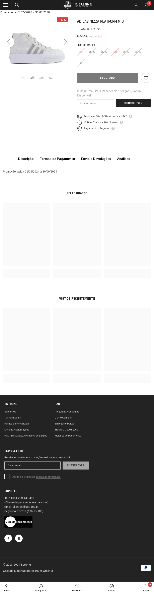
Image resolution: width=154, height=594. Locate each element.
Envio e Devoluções (96, 159)
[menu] (5, 5)
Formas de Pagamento (57, 159)
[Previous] (8, 41)
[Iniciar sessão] (136, 5)
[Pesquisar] (16, 5)
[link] (26, 271)
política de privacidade (48, 477)
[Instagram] (19, 538)
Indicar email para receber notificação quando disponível (109, 93)
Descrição (26, 159)
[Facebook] (8, 538)
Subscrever (133, 103)
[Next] (65, 41)
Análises (123, 159)
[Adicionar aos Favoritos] (146, 78)
